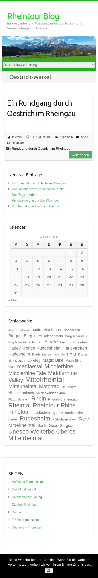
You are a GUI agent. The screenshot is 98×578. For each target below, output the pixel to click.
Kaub (36, 354)
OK (49, 571)
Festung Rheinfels (73, 342)
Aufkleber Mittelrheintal (28, 482)
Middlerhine (58, 366)
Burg (28, 335)
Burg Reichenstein (48, 336)
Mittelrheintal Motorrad (33, 386)
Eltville (51, 341)
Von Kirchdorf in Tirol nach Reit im (35, 206)
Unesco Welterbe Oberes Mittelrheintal (42, 434)
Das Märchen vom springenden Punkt (38, 189)
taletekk (17, 137)
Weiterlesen (80, 155)
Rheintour (46, 405)
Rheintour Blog (33, 16)
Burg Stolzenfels (17, 342)
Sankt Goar (47, 425)
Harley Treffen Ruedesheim (34, 348)
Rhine (68, 405)
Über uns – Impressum (27, 527)
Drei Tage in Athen (24, 195)
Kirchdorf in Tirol (65, 354)
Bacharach (72, 330)
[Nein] (92, 565)
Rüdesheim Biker (64, 419)
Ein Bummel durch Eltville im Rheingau (39, 183)
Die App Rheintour (24, 504)
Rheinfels (55, 399)
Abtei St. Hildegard (18, 330)
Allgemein (66, 137)
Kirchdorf (47, 354)
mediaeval (29, 367)
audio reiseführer (47, 329)
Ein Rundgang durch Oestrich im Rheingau (41, 108)
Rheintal (19, 405)
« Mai (12, 300)
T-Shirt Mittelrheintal (25, 520)
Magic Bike (53, 360)
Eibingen (35, 342)
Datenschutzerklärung (27, 497)
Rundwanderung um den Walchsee (35, 200)
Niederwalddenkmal (51, 393)
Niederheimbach (21, 393)
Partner (17, 512)
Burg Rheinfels (76, 336)
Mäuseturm (69, 387)
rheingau (71, 399)
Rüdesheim (35, 418)
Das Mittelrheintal (24, 489)
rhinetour (19, 412)
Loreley (33, 360)
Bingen (15, 335)
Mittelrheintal (44, 379)
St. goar (67, 425)
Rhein (38, 398)
